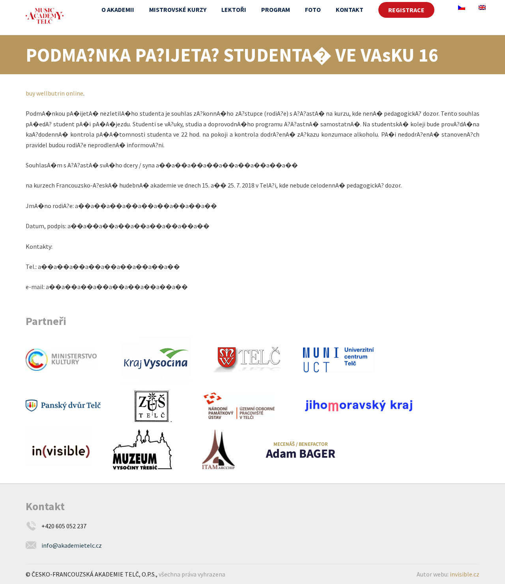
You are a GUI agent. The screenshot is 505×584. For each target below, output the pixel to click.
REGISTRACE (406, 10)
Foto (313, 9)
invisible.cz (464, 574)
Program (275, 9)
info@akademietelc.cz (71, 545)
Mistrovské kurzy (177, 9)
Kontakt (349, 9)
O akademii (117, 9)
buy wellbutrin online (54, 93)
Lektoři (233, 9)
